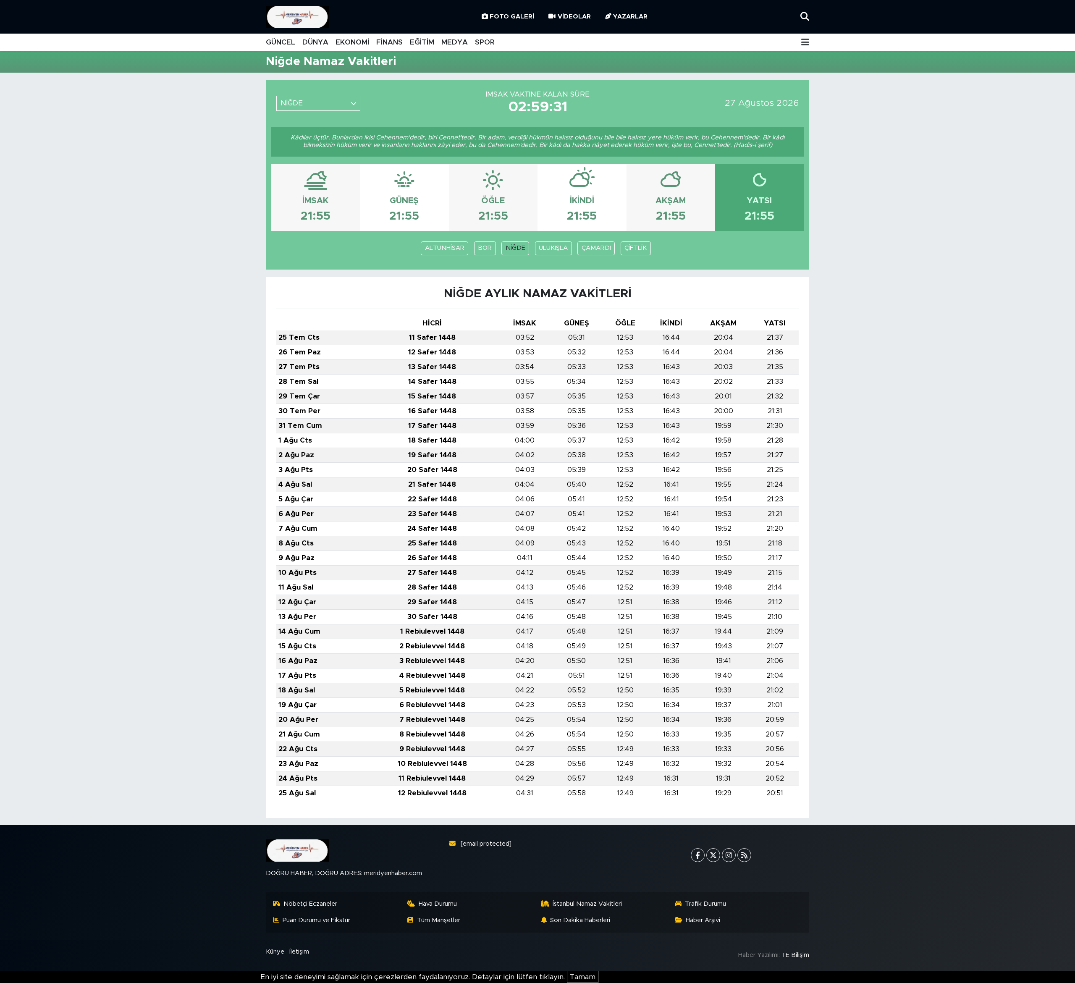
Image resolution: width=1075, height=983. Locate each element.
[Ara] (804, 16)
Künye (275, 952)
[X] (713, 855)
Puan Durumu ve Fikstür (316, 920)
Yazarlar (630, 16)
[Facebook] (698, 855)
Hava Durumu (438, 904)
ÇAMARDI (596, 248)
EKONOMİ (352, 42)
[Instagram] (729, 855)
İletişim (299, 952)
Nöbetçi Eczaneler (310, 904)
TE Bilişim (795, 955)
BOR (485, 248)
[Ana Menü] (805, 43)
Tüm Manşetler (438, 920)
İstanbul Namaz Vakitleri (587, 904)
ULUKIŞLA (553, 248)
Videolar (574, 16)
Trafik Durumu (705, 904)
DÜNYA (315, 42)
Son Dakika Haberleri (580, 920)
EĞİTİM (422, 42)
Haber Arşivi (703, 920)
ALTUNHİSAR (444, 248)
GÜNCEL (280, 42)
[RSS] (744, 855)
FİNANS (389, 42)
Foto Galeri (512, 16)
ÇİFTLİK (635, 248)
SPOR (485, 42)
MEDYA (454, 42)
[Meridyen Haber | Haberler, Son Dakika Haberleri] (297, 17)
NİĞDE (515, 248)
